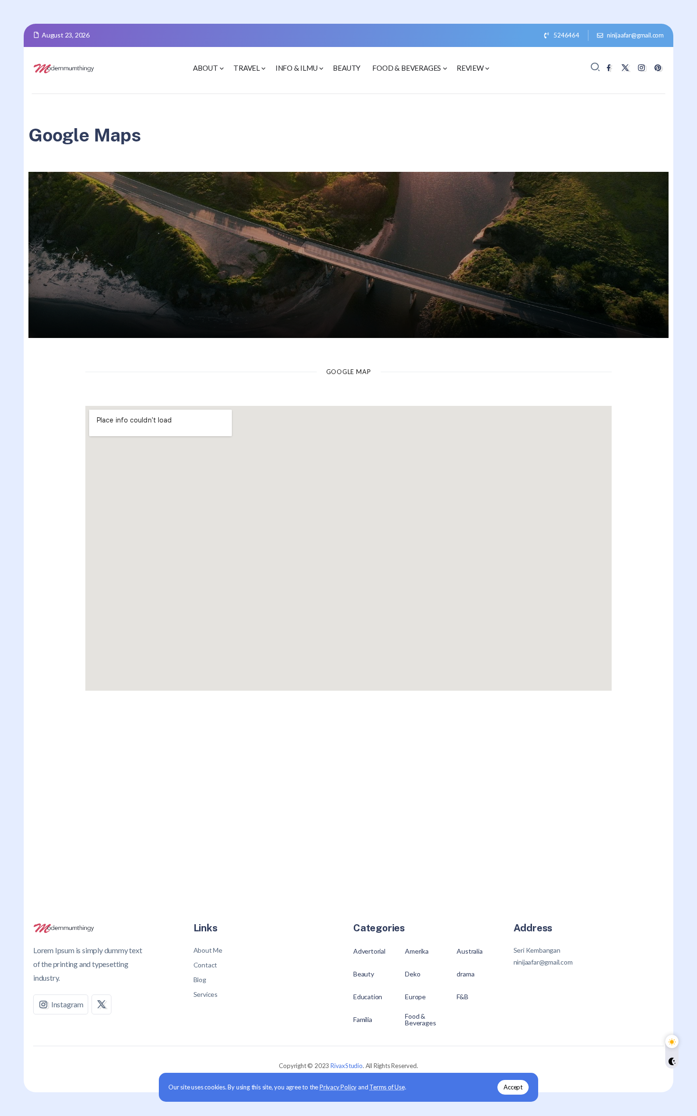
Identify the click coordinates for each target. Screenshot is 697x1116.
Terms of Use (387, 1087)
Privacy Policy (338, 1087)
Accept (513, 1087)
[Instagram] (641, 68)
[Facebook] (608, 68)
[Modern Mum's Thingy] (64, 67)
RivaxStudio (346, 1065)
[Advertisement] (348, 807)
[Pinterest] (658, 68)
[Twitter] (625, 68)
